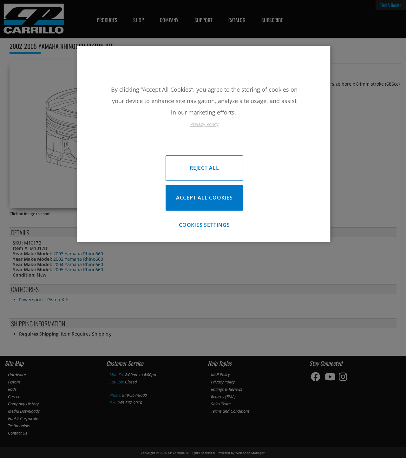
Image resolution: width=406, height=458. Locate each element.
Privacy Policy (204, 124)
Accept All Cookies (204, 197)
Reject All (204, 167)
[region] (204, 144)
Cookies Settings (204, 224)
